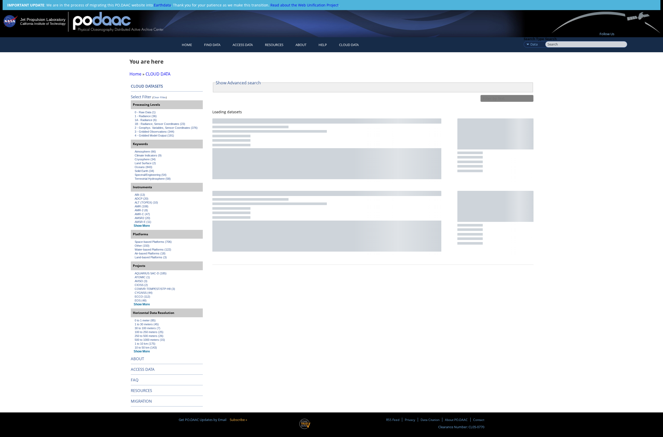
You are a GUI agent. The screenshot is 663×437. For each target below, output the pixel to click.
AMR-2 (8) (141, 210)
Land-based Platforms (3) (151, 257)
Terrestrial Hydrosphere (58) (153, 178)
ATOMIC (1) (142, 277)
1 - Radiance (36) (146, 116)
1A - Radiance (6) (146, 120)
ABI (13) (140, 194)
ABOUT (137, 358)
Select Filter (141, 96)
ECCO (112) (142, 296)
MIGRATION (141, 401)
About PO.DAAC (456, 420)
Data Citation (430, 420)
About (301, 44)
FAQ (135, 379)
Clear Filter (159, 97)
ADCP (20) (141, 198)
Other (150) (142, 245)
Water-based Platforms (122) (153, 249)
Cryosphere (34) (145, 159)
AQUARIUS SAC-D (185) (151, 273)
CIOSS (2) (141, 285)
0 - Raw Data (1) (145, 112)
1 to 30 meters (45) (147, 324)
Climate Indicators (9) (148, 155)
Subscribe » (238, 419)
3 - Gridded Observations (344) (154, 131)
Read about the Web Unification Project (304, 5)
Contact (478, 420)
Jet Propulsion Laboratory (42, 19)
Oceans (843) (143, 167)
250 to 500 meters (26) (149, 335)
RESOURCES (274, 44)
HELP (323, 44)
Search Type (534, 38)
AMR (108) (141, 206)
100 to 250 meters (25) (149, 332)
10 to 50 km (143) (146, 347)
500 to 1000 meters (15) (150, 339)
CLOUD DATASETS (147, 86)
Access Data (243, 44)
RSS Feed (392, 420)
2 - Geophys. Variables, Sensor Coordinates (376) (166, 127)
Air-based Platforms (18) (150, 253)
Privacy (410, 420)
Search (551, 38)
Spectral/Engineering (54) (151, 174)
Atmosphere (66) (145, 151)
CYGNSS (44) (144, 292)
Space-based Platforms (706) (153, 241)
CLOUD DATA (349, 44)
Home (187, 44)
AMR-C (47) (142, 214)
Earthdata (162, 5)
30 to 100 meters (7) (147, 328)
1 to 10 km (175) (145, 343)
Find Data (212, 44)
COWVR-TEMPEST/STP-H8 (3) (155, 288)
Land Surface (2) (145, 163)
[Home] (122, 22)
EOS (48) (141, 300)
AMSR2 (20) (142, 218)
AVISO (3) (141, 281)
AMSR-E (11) (143, 221)
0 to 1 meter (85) (145, 320)
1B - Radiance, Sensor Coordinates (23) (160, 123)
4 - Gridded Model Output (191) (154, 135)
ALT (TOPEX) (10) (146, 202)
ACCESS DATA (143, 369)
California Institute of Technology (43, 24)
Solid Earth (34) (144, 170)
